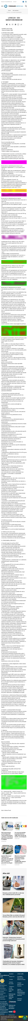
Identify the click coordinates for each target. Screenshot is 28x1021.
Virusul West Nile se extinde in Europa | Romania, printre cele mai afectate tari (14, 915)
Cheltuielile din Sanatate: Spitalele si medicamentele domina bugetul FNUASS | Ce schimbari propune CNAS (13, 963)
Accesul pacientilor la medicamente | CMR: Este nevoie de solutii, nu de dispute (20, 834)
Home (9, 10)
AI (24, 1018)
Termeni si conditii (10, 1019)
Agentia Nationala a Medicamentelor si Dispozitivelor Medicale (21, 992)
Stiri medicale (15, 10)
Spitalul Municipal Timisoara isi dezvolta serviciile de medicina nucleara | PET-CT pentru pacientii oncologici (7, 859)
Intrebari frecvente (11, 982)
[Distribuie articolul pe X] (10, 24)
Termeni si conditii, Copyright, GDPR (11, 989)
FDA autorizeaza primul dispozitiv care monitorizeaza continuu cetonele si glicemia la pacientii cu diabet (7, 836)
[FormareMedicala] (14, 6)
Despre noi (11, 976)
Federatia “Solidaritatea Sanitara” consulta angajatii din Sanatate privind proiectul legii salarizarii (13, 939)
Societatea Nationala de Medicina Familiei (4, 1008)
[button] (23, 1)
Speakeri (11, 973)
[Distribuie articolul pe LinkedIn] (15, 24)
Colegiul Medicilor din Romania (20, 984)
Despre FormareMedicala (6, 1)
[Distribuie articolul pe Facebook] (7, 24)
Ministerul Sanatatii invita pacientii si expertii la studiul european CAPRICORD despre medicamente (20, 859)
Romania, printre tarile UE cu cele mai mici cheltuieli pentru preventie (13, 893)
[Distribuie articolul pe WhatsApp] (18, 24)
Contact (14, 1)
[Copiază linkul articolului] (21, 24)
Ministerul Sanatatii (19, 999)
